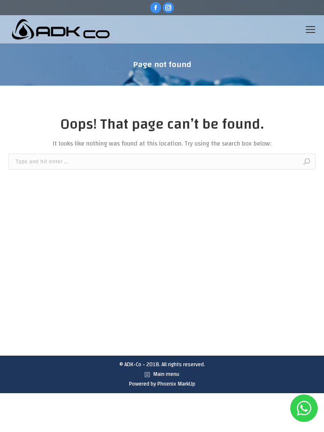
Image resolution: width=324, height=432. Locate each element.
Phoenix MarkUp (176, 384)
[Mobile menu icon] (310, 29)
